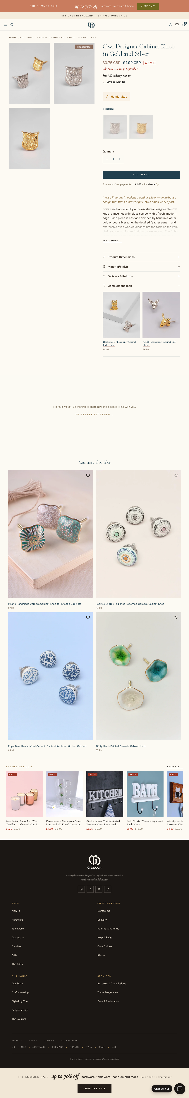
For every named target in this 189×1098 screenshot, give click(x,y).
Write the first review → (94, 414)
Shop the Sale (94, 1088)
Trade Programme (107, 992)
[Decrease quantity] (106, 159)
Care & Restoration (108, 1001)
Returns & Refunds (108, 928)
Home (13, 37)
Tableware (18, 928)
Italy (89, 1047)
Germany (58, 1047)
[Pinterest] (98, 889)
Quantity (108, 151)
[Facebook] (90, 889)
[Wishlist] (177, 25)
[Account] (170, 25)
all (22, 37)
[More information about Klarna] (157, 184)
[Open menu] (5, 25)
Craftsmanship (20, 992)
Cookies (49, 1040)
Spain (102, 1047)
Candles (16, 946)
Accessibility (70, 1040)
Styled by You (20, 1001)
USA (23, 1047)
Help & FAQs (104, 937)
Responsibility (20, 1010)
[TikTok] (107, 889)
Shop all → (175, 767)
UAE (114, 1047)
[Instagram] (81, 889)
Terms (33, 1040)
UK (13, 1047)
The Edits (17, 964)
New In (16, 910)
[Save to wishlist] (88, 475)
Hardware (17, 919)
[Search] (12, 25)
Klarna (101, 955)
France (75, 1047)
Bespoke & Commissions (111, 983)
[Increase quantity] (120, 159)
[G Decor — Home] (91, 25)
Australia (39, 1047)
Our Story (17, 983)
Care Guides (104, 946)
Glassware (18, 937)
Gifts (14, 955)
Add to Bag (141, 174)
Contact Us (103, 910)
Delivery (102, 919)
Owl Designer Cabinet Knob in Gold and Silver (62, 37)
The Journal (19, 1018)
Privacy (17, 1040)
